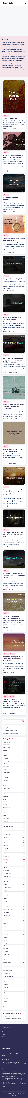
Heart (5, 893)
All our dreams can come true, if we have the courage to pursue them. (14, 406)
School (6, 780)
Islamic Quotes (7, 832)
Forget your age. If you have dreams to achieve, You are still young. (13, 535)
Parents (6, 929)
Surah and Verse (8, 834)
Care (5, 854)
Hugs (5, 901)
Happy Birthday (8, 887)
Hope (5, 898)
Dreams (6, 115)
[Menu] (25, 3)
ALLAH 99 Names (8, 826)
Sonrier (6, 993)
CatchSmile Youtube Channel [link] (10, 730)
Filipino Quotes (6, 788)
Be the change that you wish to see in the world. (13, 1054)
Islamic (4, 824)
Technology (6, 1006)
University (6, 783)
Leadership (7, 915)
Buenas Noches (8, 970)
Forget (5, 865)
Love (5, 920)
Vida (5, 1001)
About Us (4, 1034)
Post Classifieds (6, 1027)
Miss (5, 923)
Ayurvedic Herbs (7, 742)
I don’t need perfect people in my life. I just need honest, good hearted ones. (14, 1075)
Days (4, 753)
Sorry (5, 943)
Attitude (6, 842)
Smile (5, 940)
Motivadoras (7, 981)
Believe (6, 845)
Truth (5, 959)
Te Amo (6, 998)
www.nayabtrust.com (15, 1018)
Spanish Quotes (7, 962)
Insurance (5, 821)
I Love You (6, 906)
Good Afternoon (8, 873)
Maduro (6, 979)
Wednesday (7, 772)
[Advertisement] (14, 21)
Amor (5, 967)
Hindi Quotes (6, 818)
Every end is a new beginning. (13, 279)
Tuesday (6, 769)
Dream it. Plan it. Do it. (11, 118)
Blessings (6, 848)
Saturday (6, 761)
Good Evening (7, 876)
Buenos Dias (7, 973)
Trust (5, 957)
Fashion (5, 785)
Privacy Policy (5, 1039)
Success (6, 948)
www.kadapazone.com (17, 1016)
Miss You (6, 926)
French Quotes (6, 807)
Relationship (7, 932)
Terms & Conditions (6, 1043)
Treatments (7, 744)
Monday (6, 758)
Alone (5, 840)
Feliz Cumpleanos (8, 976)
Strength (6, 946)
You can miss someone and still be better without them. (13, 1058)
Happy (6, 884)
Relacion (6, 984)
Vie (5, 812)
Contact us (4, 1036)
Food (4, 799)
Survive (6, 951)
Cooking (6, 802)
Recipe (5, 804)
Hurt (5, 904)
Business (5, 750)
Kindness (6, 912)
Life (5, 918)
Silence (6, 937)
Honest (6, 895)
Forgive (6, 868)
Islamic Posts (7, 829)
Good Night (7, 881)
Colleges (6, 777)
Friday (5, 755)
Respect (6, 934)
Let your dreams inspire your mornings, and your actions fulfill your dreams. (13, 360)
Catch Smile (8, 3)
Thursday (6, 766)
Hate (5, 890)
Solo (5, 990)
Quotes (12, 653)
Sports (4, 1004)
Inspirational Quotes (9, 909)
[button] (23, 721)
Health (4, 815)
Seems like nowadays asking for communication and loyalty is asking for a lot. (14, 1062)
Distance (6, 856)
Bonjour (6, 810)
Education (5, 775)
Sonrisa (6, 995)
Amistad (6, 965)
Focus (5, 862)
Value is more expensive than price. (14, 1079)
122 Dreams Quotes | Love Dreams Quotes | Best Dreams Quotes (14, 575)
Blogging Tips (6, 747)
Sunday (6, 763)
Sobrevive (6, 987)
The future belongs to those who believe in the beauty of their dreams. (13, 659)
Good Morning (7, 879)
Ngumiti (6, 796)
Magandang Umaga (9, 794)
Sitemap (4, 1041)
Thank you (6, 954)
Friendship (6, 870)
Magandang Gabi (8, 791)
